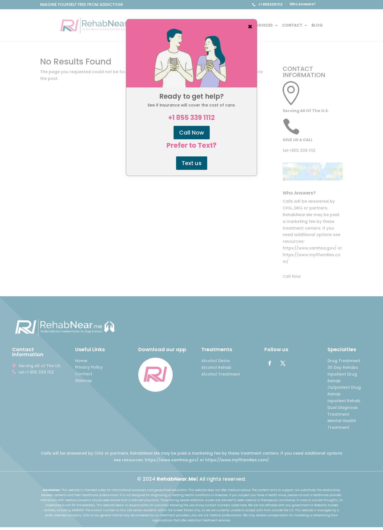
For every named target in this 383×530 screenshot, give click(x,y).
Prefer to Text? (191, 145)
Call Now (191, 132)
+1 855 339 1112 (191, 117)
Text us (192, 163)
